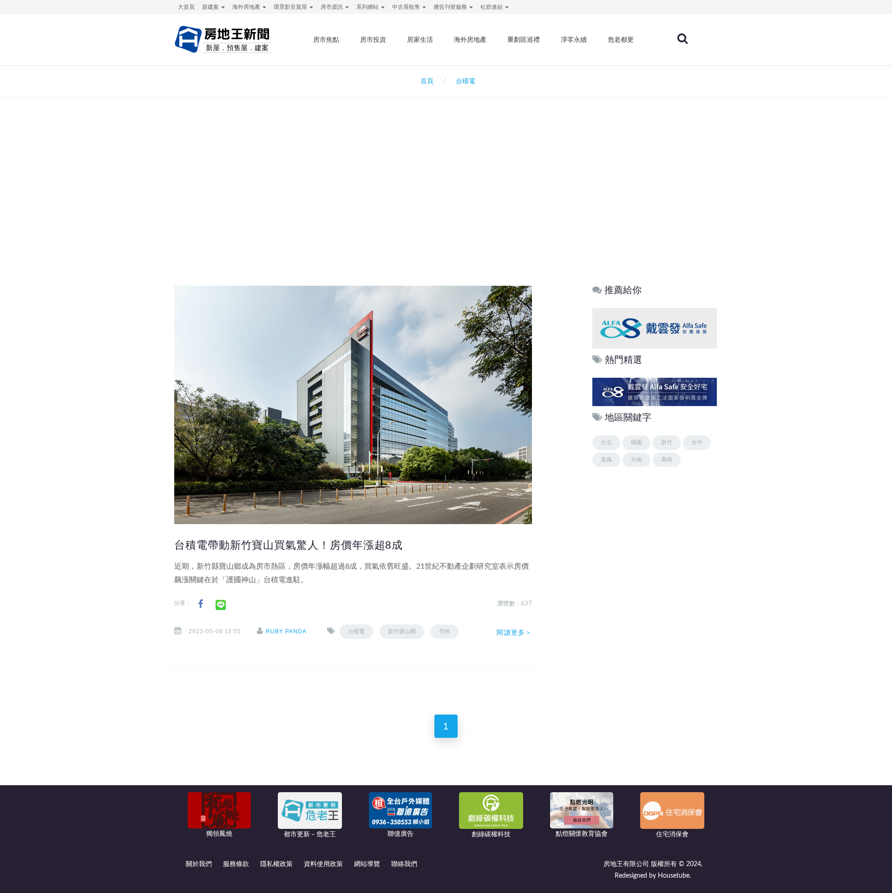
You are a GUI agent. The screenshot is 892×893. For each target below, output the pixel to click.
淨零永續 (574, 39)
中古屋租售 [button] (406, 7)
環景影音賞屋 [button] (291, 7)
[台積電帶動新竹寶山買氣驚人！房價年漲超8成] (353, 404)
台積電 (356, 631)
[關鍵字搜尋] (682, 38)
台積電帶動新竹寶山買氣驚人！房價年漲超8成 (288, 545)
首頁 (425, 81)
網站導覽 (367, 864)
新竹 (666, 442)
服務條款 (236, 864)
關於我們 (199, 864)
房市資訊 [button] (332, 7)
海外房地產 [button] (247, 7)
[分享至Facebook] (200, 604)
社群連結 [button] (492, 7)
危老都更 (621, 39)
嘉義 (606, 459)
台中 (696, 442)
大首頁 (186, 7)
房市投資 (373, 39)
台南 (636, 459)
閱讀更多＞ (514, 632)
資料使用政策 (323, 864)
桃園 (636, 442)
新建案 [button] (211, 7)
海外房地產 (470, 39)
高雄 (666, 459)
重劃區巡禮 (523, 39)
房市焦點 (326, 39)
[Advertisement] (446, 198)
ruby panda (286, 631)
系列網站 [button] (368, 7)
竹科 (444, 631)
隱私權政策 (276, 864)
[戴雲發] (654, 327)
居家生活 (420, 39)
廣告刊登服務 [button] (450, 7)
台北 (606, 442)
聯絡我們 (404, 864)
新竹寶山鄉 (402, 631)
